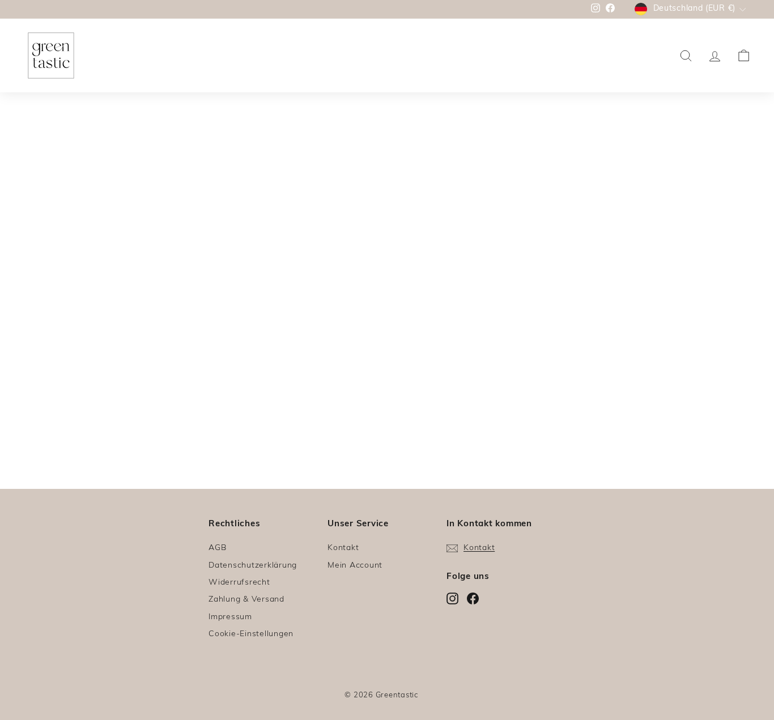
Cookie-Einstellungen (251, 634)
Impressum (230, 617)
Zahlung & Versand (246, 599)
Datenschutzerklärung (253, 565)
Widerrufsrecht (239, 582)
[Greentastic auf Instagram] (452, 599)
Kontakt (343, 548)
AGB (217, 548)
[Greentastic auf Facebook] (473, 599)
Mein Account (355, 565)
